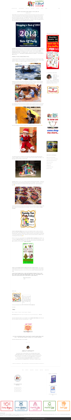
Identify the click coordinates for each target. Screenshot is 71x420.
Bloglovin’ (29, 312)
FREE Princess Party (50, 162)
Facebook (15, 312)
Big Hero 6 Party (49, 168)
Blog (12, 312)
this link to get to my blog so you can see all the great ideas (28, 314)
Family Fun (28, 342)
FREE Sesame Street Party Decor (52, 160)
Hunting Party (49, 165)
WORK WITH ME (18, 388)
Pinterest (19, 312)
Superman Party (49, 163)
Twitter (23, 312)
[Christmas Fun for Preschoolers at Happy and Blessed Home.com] (28, 253)
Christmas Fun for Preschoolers (19, 241)
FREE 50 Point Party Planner (51, 157)
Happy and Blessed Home (35, 4)
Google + (26, 312)
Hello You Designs (42, 418)
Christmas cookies (21, 181)
